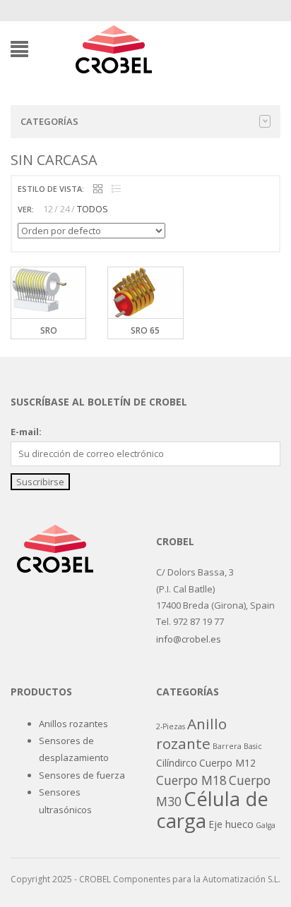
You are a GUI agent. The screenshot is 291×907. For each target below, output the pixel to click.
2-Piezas (170, 726)
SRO (48, 330)
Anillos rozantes (73, 723)
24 (65, 208)
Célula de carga (212, 809)
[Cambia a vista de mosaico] (97, 189)
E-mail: (26, 431)
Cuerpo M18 (191, 780)
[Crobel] (113, 48)
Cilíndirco (176, 762)
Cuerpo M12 (227, 762)
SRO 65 (145, 330)
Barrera (227, 746)
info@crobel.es (188, 639)
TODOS (92, 208)
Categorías (49, 121)
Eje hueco (231, 824)
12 (48, 208)
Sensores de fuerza (82, 775)
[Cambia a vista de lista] (116, 189)
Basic (253, 746)
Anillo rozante (191, 733)
